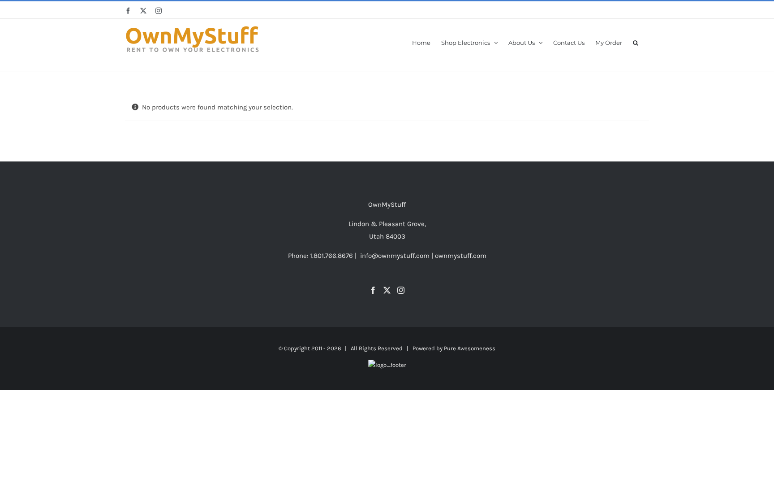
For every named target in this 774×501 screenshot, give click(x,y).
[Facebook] (373, 290)
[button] (635, 42)
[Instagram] (400, 290)
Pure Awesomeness (469, 348)
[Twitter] (387, 290)
